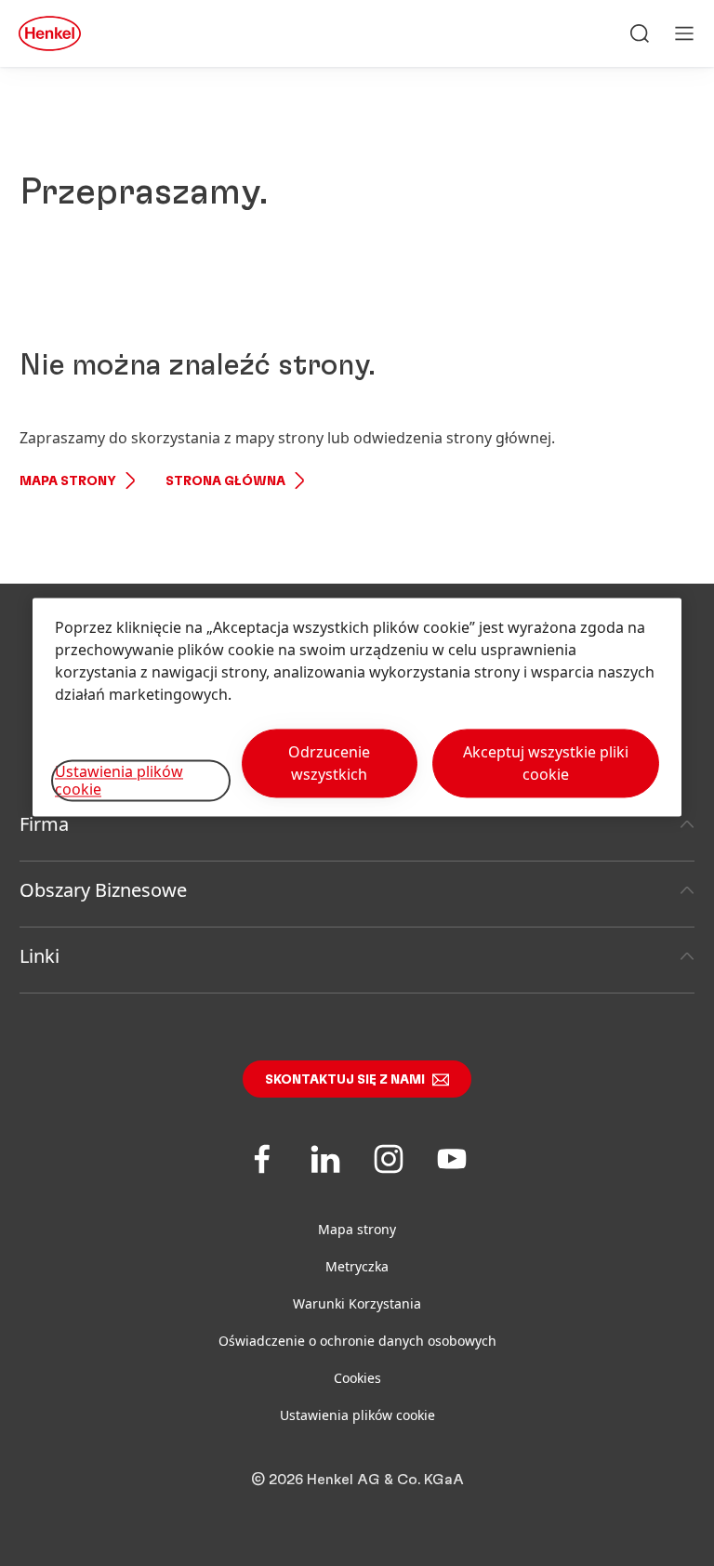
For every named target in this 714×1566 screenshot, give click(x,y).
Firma (44, 823)
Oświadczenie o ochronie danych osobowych (357, 1340)
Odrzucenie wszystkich (329, 763)
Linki (40, 955)
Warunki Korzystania (357, 1303)
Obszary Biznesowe (103, 889)
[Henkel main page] (50, 33)
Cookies (357, 1378)
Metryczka (357, 1266)
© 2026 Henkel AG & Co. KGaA (357, 1479)
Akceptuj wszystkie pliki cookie (545, 763)
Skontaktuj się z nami (345, 1079)
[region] (357, 707)
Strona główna (225, 481)
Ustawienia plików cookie (357, 1415)
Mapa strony (68, 481)
